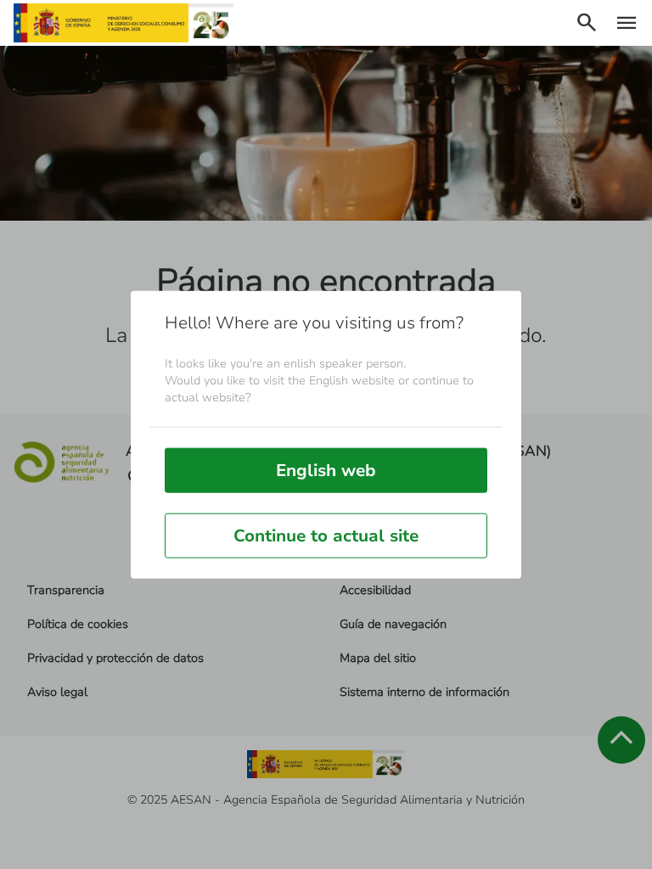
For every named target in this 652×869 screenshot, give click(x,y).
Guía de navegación (393, 624)
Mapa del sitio (378, 658)
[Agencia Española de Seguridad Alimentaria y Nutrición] (123, 22)
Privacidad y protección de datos (115, 658)
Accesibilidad (375, 590)
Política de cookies (77, 624)
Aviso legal (57, 692)
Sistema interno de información (424, 692)
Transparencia (65, 590)
